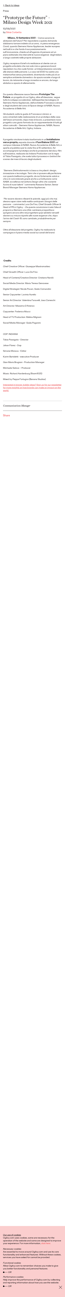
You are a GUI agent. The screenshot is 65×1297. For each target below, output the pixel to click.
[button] (11, 6)
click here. (46, 1243)
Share (6, 415)
